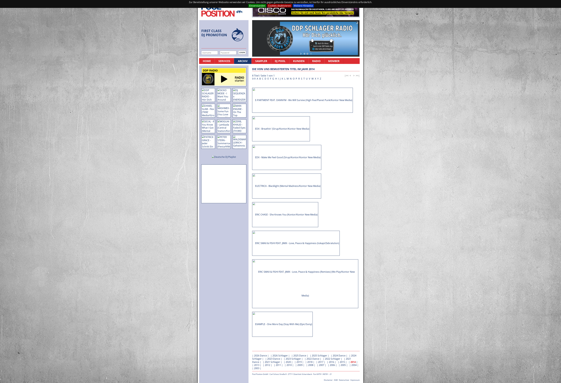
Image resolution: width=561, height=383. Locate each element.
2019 (299, 362)
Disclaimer (328, 380)
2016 (331, 362)
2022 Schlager (332, 358)
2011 (278, 365)
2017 (320, 362)
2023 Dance (273, 358)
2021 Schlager (272, 362)
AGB (336, 380)
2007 (321, 365)
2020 (288, 362)
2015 (342, 362)
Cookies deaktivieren (279, 5)
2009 (300, 365)
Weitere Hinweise (303, 5)
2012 (267, 365)
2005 (343, 365)
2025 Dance (299, 355)
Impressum (355, 380)
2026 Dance (260, 355)
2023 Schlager (293, 358)
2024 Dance (339, 355)
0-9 (254, 78)
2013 (256, 365)
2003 (256, 368)
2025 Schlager (319, 355)
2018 (309, 362)
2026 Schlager (280, 355)
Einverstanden (257, 5)
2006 (332, 365)
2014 (353, 362)
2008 (310, 365)
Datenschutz (344, 380)
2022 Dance (313, 358)
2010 (289, 365)
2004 (354, 365)
